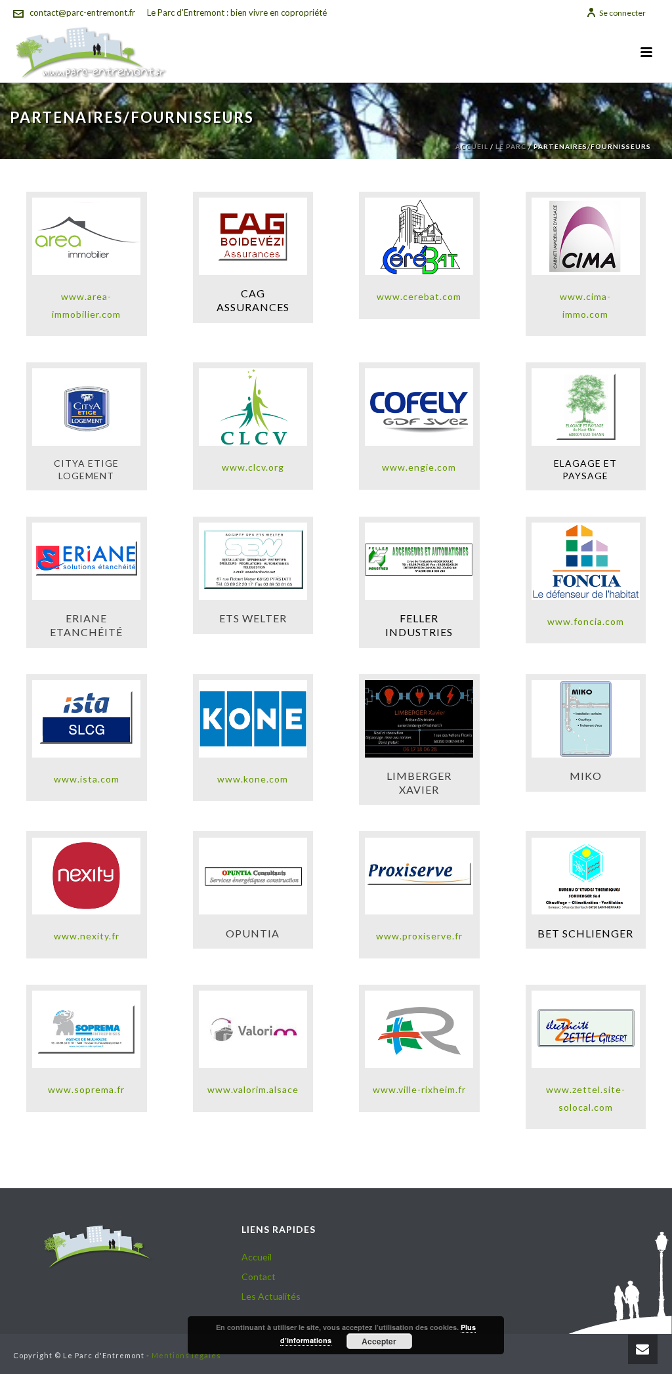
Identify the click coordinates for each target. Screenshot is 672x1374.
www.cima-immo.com (585, 305)
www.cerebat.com (419, 296)
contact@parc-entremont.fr (82, 12)
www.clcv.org (253, 467)
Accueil (471, 146)
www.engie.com (419, 467)
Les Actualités (271, 1296)
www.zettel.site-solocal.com (585, 1098)
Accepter (379, 1341)
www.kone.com (252, 778)
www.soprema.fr (86, 1089)
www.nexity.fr (86, 935)
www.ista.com (86, 778)
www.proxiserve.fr (419, 935)
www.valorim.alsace (253, 1089)
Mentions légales (186, 1355)
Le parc (510, 146)
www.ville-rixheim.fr (419, 1089)
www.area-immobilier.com (86, 305)
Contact (259, 1276)
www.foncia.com (585, 621)
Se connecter (622, 13)
